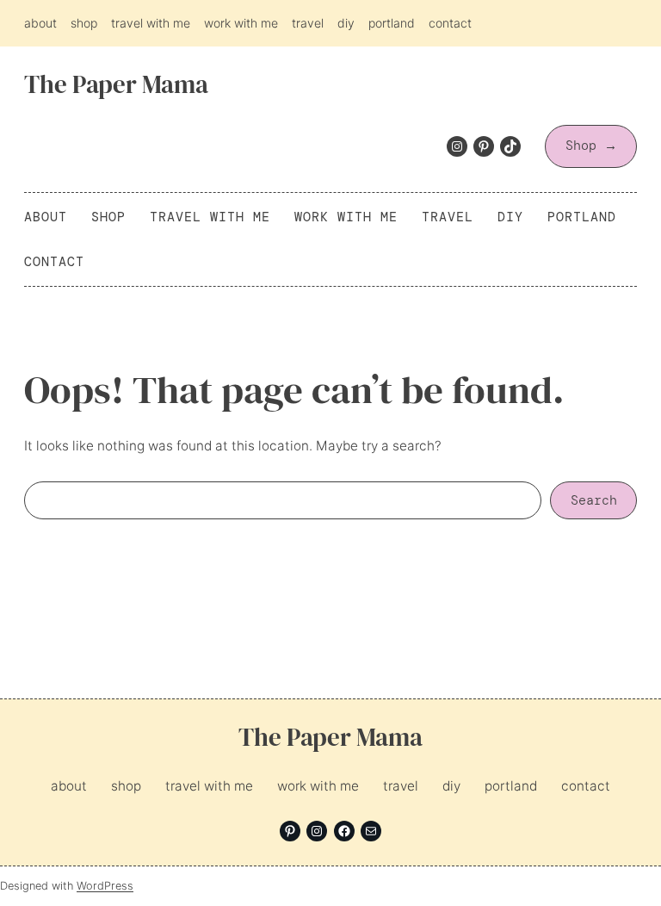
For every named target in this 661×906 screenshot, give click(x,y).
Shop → (591, 145)
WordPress (105, 885)
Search (594, 500)
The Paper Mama (116, 84)
